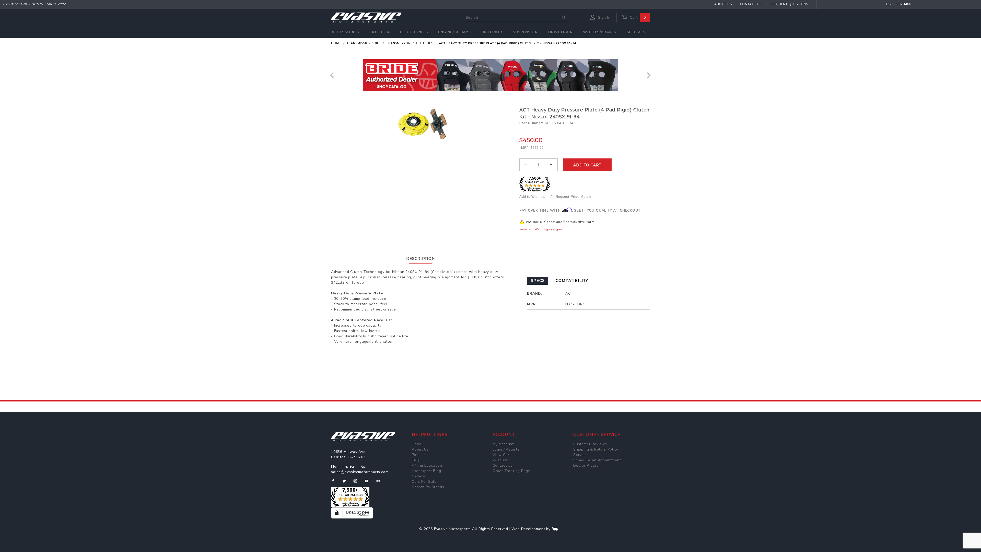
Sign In (603, 17)
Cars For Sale (424, 481)
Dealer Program (587, 465)
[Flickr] (380, 483)
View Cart (502, 454)
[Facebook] (335, 483)
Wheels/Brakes (599, 32)
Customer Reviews (590, 444)
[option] (490, 75)
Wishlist (500, 460)
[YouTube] (369, 483)
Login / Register (507, 449)
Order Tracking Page (511, 470)
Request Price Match (573, 197)
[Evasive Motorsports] (366, 17)
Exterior (380, 32)
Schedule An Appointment (597, 460)
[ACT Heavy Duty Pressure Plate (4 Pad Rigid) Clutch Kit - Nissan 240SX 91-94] (423, 123)
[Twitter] (346, 483)
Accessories (345, 32)
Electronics (414, 32)
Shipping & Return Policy (595, 449)
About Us (723, 4)
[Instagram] (357, 483)
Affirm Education (427, 465)
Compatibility (572, 280)
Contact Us (751, 4)
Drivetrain (560, 32)
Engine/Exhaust (455, 32)
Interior (492, 32)
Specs (537, 280)
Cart (637, 17)
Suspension (525, 32)
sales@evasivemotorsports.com (359, 471)
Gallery (418, 476)
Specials (636, 32)
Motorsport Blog (426, 470)
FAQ (415, 460)
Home (417, 444)
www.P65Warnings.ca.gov (540, 229)
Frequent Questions (789, 4)
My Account (503, 444)
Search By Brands (428, 487)
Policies (419, 454)
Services (581, 454)
